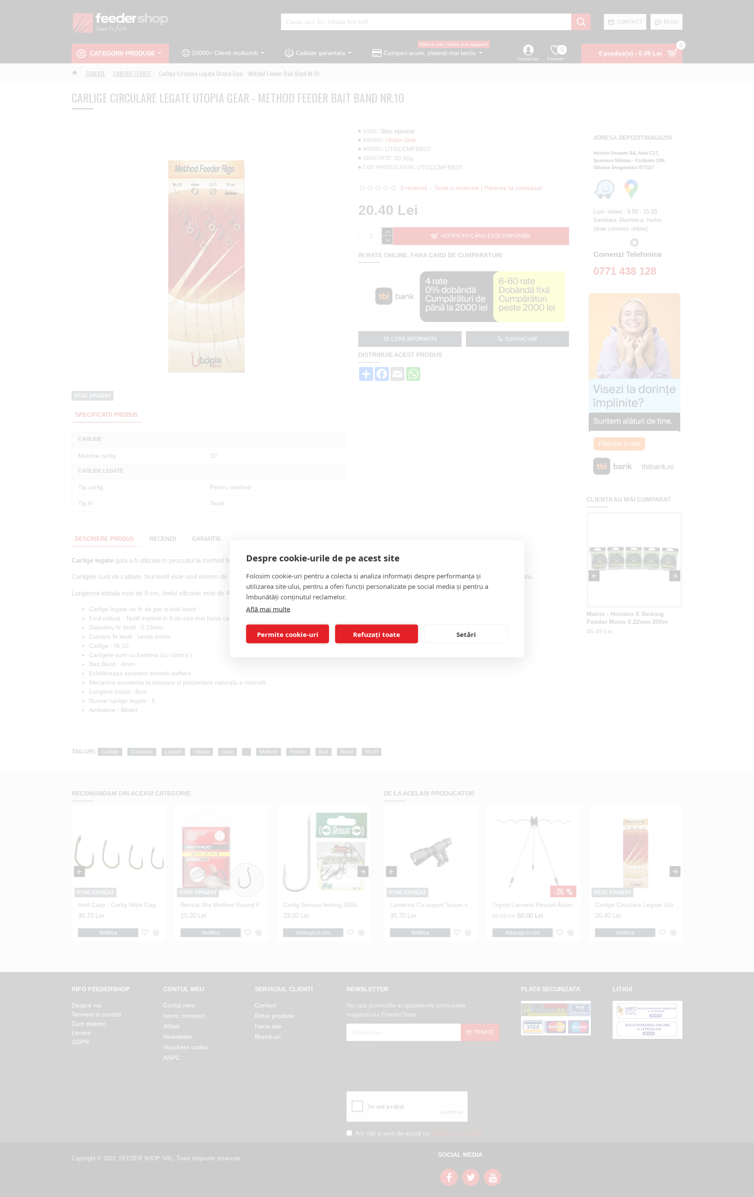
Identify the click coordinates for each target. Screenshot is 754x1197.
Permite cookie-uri (288, 634)
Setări (466, 634)
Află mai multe (268, 609)
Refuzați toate (376, 634)
